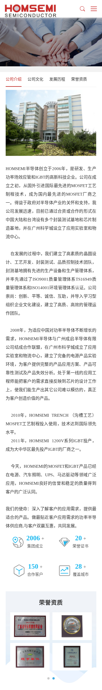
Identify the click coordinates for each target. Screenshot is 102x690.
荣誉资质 (79, 79)
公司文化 (35, 79)
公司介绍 (14, 79)
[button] (48, 678)
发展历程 (57, 79)
